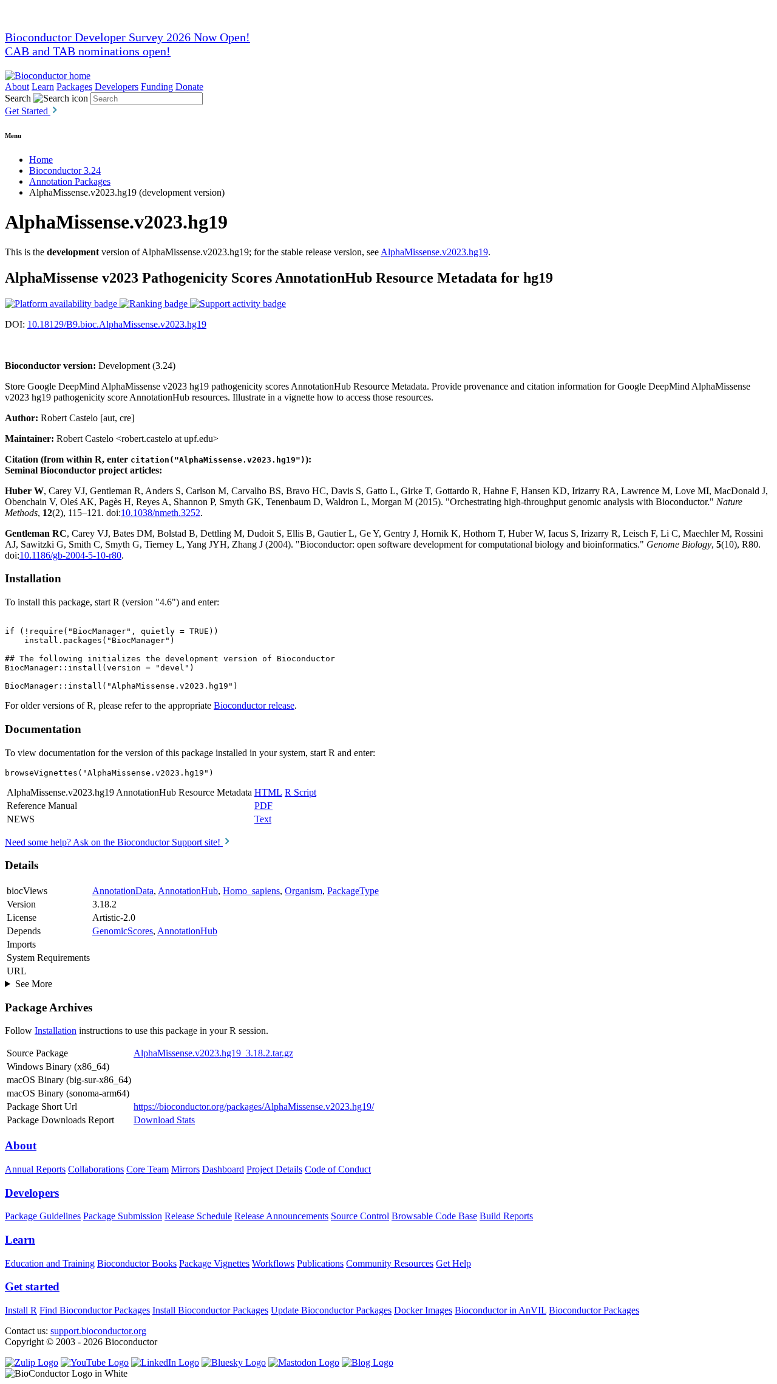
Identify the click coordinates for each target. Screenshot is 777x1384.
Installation (55, 1030)
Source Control (360, 1216)
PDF (263, 805)
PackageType (353, 891)
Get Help (453, 1263)
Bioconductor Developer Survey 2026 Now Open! (127, 37)
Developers (116, 86)
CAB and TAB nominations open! (88, 51)
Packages (74, 86)
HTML (268, 792)
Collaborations (96, 1169)
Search (18, 98)
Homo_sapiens (251, 891)
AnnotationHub (188, 891)
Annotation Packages (69, 181)
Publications (320, 1263)
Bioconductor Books (137, 1263)
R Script (300, 792)
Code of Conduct (338, 1169)
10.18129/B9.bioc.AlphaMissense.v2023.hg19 (116, 324)
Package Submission (122, 1216)
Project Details (274, 1169)
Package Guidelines (43, 1216)
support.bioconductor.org (98, 1331)
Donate (189, 86)
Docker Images (423, 1310)
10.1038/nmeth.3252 (160, 513)
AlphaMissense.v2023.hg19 (434, 252)
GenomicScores (122, 931)
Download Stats (164, 1120)
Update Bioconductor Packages (331, 1310)
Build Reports (506, 1216)
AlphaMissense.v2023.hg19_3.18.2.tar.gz (213, 1053)
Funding (157, 86)
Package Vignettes (214, 1263)
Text (262, 819)
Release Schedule (198, 1216)
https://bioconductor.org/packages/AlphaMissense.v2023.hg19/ (254, 1106)
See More (33, 984)
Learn (43, 86)
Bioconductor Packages (594, 1310)
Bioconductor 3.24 (65, 170)
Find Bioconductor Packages (94, 1310)
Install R (21, 1310)
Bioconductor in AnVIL (500, 1310)
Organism (303, 891)
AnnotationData (123, 891)
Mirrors (185, 1169)
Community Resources (389, 1263)
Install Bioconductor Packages (210, 1310)
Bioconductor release (254, 705)
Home (41, 159)
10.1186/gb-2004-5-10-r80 (70, 555)
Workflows (273, 1263)
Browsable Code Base (434, 1216)
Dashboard (223, 1169)
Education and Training (50, 1263)
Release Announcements (281, 1216)
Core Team (147, 1169)
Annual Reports (35, 1169)
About (17, 86)
